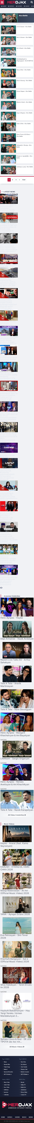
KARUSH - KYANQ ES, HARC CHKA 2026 (15, 868)
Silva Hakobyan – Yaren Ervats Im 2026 (16, 986)
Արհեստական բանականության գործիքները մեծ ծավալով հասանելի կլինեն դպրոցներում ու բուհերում (8, 495)
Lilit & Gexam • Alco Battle (24, 26)
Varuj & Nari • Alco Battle (24, 70)
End (23, 180)
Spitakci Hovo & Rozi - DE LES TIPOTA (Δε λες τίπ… (15, 1040)
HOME (4, 6)
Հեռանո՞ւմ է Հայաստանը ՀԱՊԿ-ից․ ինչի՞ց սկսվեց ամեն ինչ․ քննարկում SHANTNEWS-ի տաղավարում (8, 580)
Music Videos (9, 824)
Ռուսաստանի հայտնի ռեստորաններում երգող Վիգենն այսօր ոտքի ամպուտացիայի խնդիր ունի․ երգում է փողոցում (8, 248)
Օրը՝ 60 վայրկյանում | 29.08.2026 (8, 265)
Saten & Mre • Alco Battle (24, 123)
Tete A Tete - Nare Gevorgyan (15, 709)
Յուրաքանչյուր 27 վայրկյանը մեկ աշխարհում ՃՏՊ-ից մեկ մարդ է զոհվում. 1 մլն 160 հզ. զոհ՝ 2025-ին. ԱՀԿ (8, 282)
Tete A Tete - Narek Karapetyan (16, 810)
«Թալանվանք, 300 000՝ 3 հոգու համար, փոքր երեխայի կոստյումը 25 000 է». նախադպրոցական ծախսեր (8, 437)
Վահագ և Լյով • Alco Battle (25, 166)
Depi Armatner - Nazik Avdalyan (16, 638)
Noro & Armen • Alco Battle (24, 37)
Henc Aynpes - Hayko (11, 617)
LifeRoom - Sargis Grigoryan (14, 758)
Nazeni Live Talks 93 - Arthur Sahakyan (15, 661)
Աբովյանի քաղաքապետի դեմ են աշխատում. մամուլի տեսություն (8, 358)
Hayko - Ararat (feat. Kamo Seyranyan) (14, 844)
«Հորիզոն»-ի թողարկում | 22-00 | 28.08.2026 (7, 455)
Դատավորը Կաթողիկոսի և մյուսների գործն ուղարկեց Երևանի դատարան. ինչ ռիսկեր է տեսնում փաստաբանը (9, 538)
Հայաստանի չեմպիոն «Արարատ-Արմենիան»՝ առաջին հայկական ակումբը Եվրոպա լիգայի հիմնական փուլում (8, 559)
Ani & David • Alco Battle (23, 48)
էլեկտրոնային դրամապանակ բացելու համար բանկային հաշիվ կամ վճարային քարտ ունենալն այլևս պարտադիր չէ (8, 304)
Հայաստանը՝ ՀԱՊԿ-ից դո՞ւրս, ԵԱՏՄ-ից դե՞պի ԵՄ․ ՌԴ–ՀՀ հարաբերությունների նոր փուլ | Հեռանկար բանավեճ (9, 416)
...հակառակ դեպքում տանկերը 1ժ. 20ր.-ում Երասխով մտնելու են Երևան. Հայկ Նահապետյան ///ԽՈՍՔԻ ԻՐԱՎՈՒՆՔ (8, 228)
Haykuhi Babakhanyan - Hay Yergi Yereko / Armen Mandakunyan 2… (15, 1013)
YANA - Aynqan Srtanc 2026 (15, 914)
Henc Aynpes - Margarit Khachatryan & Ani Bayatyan (15, 734)
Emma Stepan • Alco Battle (24, 91)
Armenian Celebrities (12, 596)
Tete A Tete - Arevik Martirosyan (10, 684)
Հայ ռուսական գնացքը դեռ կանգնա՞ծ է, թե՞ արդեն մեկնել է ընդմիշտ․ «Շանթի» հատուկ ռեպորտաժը (9, 340)
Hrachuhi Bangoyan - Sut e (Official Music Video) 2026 (14, 960)
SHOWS (19, 6)
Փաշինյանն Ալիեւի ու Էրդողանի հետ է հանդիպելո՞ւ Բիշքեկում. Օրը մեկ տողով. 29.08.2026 (8, 208)
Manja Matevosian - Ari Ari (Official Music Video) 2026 (14, 892)
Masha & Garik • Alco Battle (24, 102)
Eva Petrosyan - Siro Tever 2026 (14, 936)
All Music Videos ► (17, 1047)
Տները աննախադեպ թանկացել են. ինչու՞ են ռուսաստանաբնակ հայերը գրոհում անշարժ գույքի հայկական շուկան (9, 396)
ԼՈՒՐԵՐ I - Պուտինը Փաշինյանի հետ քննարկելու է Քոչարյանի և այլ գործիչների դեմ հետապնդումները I (7, 516)
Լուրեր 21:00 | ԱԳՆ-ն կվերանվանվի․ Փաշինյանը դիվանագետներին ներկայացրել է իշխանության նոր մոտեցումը (7, 474)
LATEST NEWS (9, 192)
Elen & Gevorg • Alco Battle (24, 80)
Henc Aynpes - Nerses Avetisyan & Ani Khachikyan (14, 783)
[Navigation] (2, 2)
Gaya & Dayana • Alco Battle (24, 113)
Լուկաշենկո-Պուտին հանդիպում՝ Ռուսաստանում (8, 323)
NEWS (27, 6)
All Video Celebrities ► (17, 815)
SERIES (11, 6)
